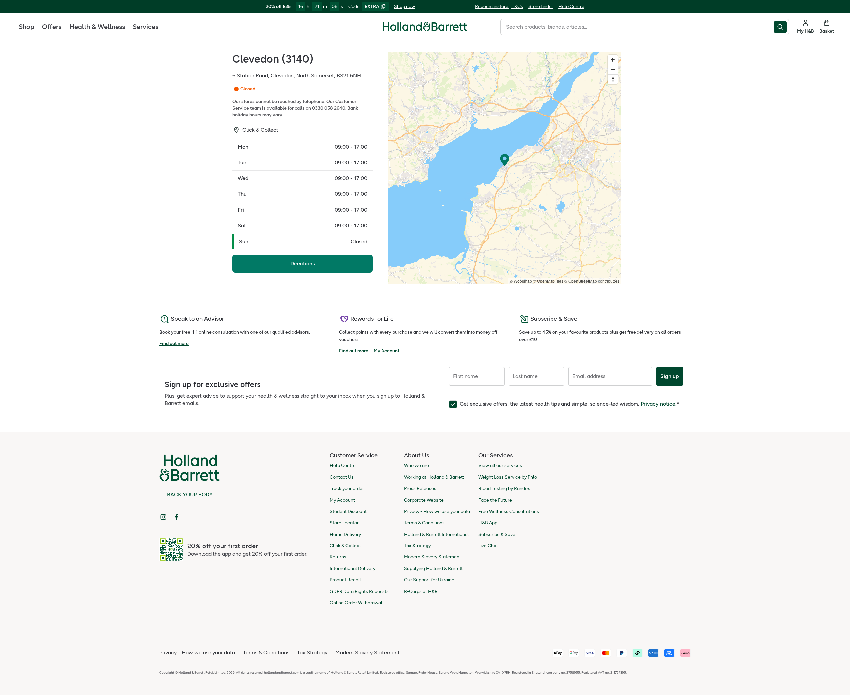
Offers (51, 27)
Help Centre (571, 6)
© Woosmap (521, 281)
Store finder (540, 6)
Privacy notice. (659, 404)
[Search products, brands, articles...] (781, 27)
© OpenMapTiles (548, 281)
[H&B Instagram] (163, 517)
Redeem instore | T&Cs (499, 6)
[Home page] (425, 26)
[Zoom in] (613, 60)
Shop (26, 27)
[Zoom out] (613, 69)
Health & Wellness (97, 27)
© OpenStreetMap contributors (591, 281)
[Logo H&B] (425, 29)
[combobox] (637, 27)
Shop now (404, 6)
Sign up (669, 376)
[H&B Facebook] (177, 517)
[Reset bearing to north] (613, 79)
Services (145, 27)
